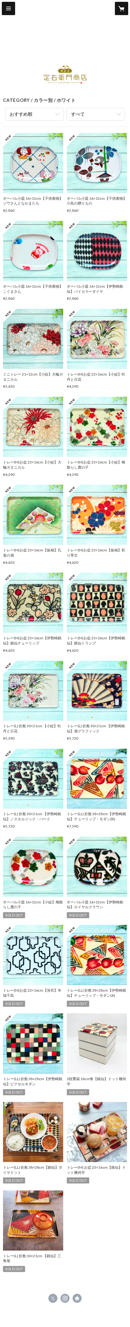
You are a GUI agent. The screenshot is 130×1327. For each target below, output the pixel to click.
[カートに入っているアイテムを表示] (121, 8)
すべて (78, 114)
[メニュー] (8, 8)
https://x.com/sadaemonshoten (52, 1298)
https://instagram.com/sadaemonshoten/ (65, 1298)
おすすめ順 (21, 114)
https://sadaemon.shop (77, 1298)
